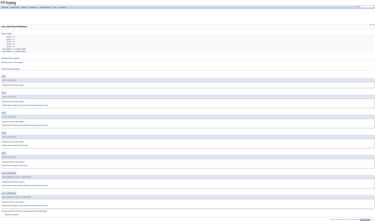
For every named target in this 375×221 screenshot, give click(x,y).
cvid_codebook (7, 49)
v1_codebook (17, 51)
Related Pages (15, 7)
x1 (14, 39)
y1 (14, 41)
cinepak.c (20, 62)
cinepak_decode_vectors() (39, 105)
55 (13, 182)
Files (54, 7)
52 (13, 85)
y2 (14, 46)
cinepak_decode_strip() (19, 105)
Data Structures (45, 7)
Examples (63, 7)
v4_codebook (17, 49)
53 (13, 101)
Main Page (5, 7)
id (13, 37)
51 (12, 62)
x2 (14, 44)
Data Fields (372, 24)
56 (13, 202)
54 (13, 142)
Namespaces (33, 7)
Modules (24, 7)
